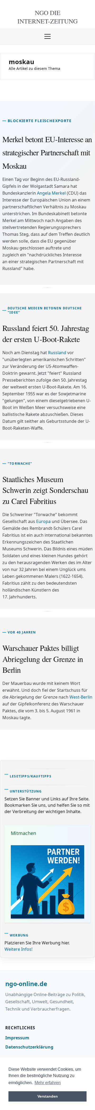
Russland (57, 352)
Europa (43, 521)
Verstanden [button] (47, 1096)
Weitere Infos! (18, 949)
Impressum (17, 1038)
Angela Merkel (51, 193)
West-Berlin (80, 697)
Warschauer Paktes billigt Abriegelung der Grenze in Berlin (42, 658)
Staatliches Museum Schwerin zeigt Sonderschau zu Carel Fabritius (45, 490)
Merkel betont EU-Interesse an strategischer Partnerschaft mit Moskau (47, 152)
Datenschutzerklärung (29, 1047)
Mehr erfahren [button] (48, 1082)
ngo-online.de (26, 984)
